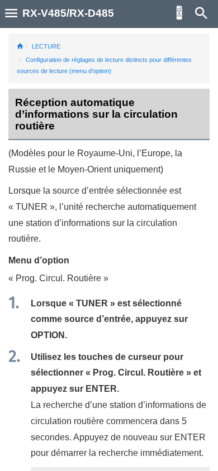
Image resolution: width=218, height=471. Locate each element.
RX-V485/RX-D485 (68, 13)
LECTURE (46, 46)
